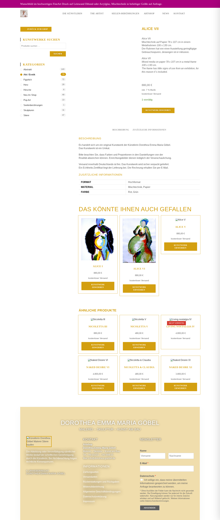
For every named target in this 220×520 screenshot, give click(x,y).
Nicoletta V (139, 326)
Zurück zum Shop (37, 29)
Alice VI (139, 268)
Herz (25, 84)
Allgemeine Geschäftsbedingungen (101, 491)
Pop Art (27, 100)
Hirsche (27, 90)
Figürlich (27, 79)
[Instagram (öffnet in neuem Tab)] (195, 13)
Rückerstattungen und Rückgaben (101, 481)
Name (143, 450)
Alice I (98, 266)
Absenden (150, 508)
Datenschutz (148, 476)
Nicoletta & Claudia (139, 367)
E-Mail (144, 463)
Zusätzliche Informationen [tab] (149, 130)
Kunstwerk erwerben (158, 110)
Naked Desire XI (180, 367)
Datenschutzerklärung (94, 496)
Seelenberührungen (33, 105)
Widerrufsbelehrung (93, 486)
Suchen (58, 54)
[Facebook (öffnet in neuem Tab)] (190, 13)
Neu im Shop (29, 95)
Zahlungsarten (90, 472)
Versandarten (90, 477)
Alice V (180, 227)
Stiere (26, 115)
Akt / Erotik (29, 74)
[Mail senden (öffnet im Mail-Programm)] (199, 13)
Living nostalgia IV (180, 326)
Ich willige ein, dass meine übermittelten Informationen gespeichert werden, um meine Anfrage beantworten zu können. (164, 483)
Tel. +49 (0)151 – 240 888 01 (98, 454)
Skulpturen (28, 110)
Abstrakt (27, 69)
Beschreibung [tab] (120, 130)
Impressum (89, 501)
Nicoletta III (98, 326)
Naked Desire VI (97, 367)
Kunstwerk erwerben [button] (98, 286)
